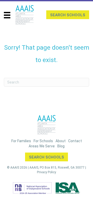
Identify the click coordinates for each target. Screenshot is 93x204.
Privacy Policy (46, 172)
